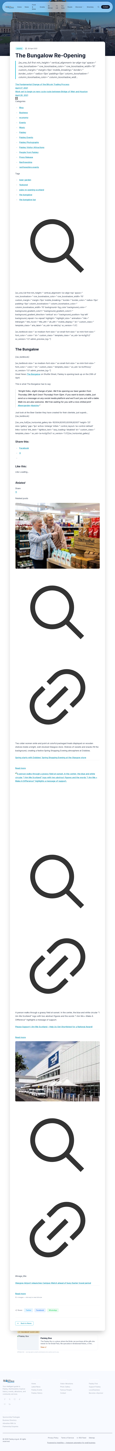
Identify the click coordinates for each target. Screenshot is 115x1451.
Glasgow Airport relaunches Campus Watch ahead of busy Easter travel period (53, 1283)
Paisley (22, 132)
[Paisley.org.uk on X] (10, 1399)
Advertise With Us (9, 1423)
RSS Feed (82, 1438)
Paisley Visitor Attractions (31, 147)
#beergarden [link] (24, 405)
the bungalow (25, 195)
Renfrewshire (25, 162)
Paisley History (36, 1393)
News (27, 7)
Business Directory (10, 1420)
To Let (57, 7)
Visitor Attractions (66, 1384)
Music (22, 127)
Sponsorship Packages (11, 1417)
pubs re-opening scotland (31, 190)
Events (42, 7)
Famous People (66, 1390)
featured (23, 185)
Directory (90, 7)
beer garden (25, 180)
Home (19, 7)
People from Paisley (29, 152)
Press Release (26, 157)
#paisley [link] (35, 405)
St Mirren (50, 7)
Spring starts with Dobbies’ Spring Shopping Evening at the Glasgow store (50, 757)
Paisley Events (26, 137)
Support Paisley (95, 1387)
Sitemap (92, 1438)
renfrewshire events (29, 167)
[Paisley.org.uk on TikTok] (20, 1399)
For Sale (62, 7)
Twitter (28, 1310)
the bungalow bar (27, 199)
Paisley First (93, 1384)
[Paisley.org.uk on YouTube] (5, 1404)
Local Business (94, 1390)
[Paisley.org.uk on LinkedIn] (10, 1404)
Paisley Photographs (29, 142)
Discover (78, 7)
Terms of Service (67, 1438)
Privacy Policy (53, 1438)
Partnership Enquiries (10, 1426)
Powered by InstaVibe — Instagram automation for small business (71, 1443)
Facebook (40, 1310)
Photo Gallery (65, 1387)
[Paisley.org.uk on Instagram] (15, 1399)
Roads (70, 7)
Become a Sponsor (96, 1393)
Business (23, 112)
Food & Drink (34, 7)
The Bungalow (33, 374)
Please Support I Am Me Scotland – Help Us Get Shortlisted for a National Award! (54, 1027)
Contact (105, 7)
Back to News (26, 1323)
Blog (21, 107)
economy (23, 117)
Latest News (35, 1387)
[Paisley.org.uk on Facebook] (5, 1399)
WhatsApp (53, 1310)
